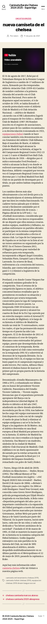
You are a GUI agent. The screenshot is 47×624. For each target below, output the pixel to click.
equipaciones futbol (12, 134)
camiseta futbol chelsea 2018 (18, 580)
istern (15, 36)
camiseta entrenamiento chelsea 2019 (22, 578)
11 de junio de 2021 (32, 36)
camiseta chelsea (11, 568)
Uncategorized (23, 19)
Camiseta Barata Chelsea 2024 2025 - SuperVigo (23, 6)
